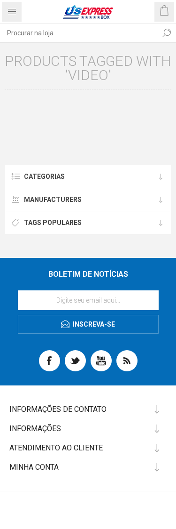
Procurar (166, 33)
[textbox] (78, 33)
